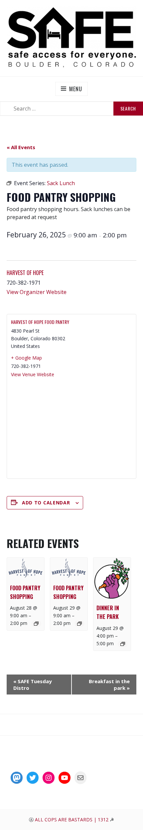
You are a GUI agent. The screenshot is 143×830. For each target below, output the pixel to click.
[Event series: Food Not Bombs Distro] (122, 644)
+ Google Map (26, 358)
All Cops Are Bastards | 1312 (72, 819)
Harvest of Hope (25, 273)
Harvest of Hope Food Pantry (40, 321)
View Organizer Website (37, 292)
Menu (75, 89)
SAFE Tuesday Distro (32, 684)
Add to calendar (46, 502)
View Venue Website (32, 374)
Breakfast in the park (109, 684)
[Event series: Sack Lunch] (36, 624)
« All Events (21, 147)
